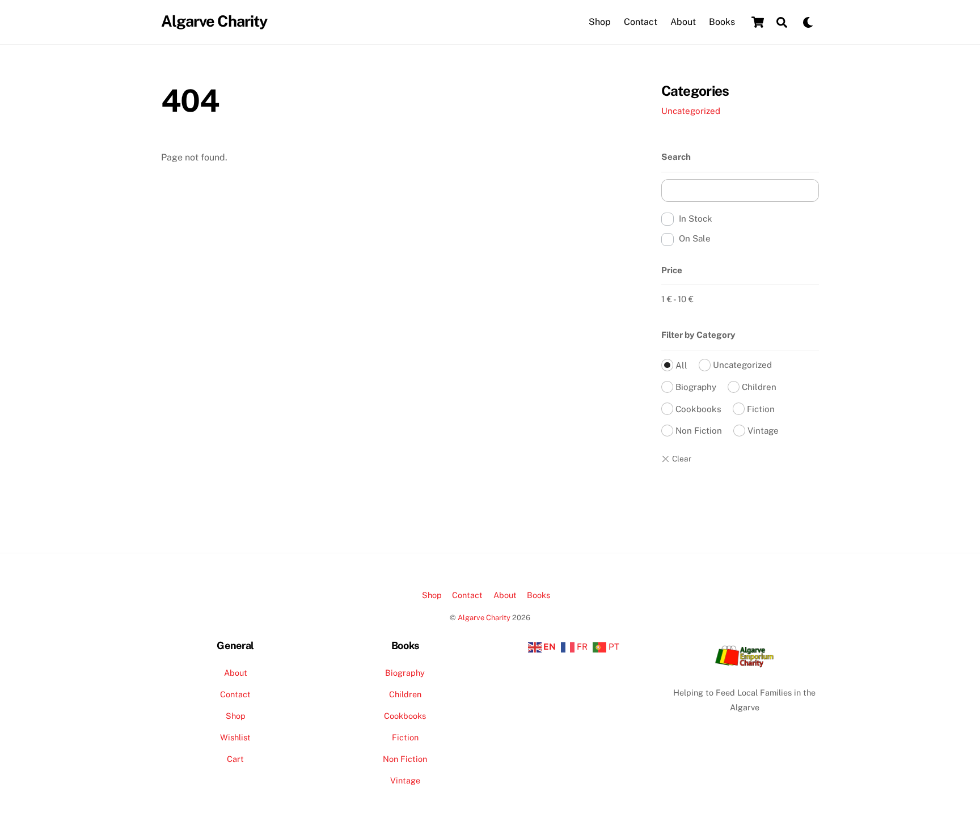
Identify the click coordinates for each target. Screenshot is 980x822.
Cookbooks (698, 409)
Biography (695, 387)
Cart (235, 759)
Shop (600, 21)
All (681, 365)
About (683, 21)
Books (722, 21)
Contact (640, 21)
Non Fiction (698, 430)
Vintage (763, 430)
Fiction (761, 409)
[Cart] (757, 22)
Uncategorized (690, 111)
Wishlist (235, 737)
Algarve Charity (484, 617)
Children (759, 387)
